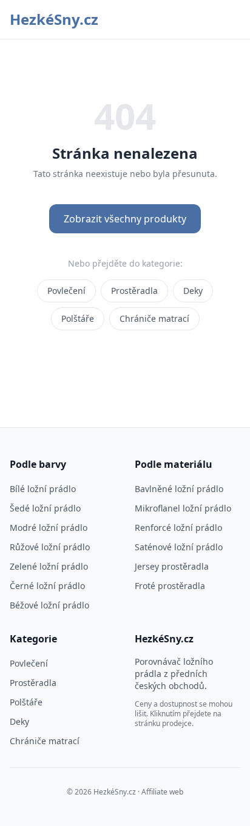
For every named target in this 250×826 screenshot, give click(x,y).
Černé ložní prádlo (47, 585)
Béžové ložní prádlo (49, 605)
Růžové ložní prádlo (50, 547)
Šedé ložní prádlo (45, 508)
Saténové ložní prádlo (179, 547)
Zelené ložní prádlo (49, 566)
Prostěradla (134, 290)
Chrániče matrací (154, 318)
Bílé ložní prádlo (43, 489)
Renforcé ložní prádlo (178, 527)
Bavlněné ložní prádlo (179, 489)
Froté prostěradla (170, 585)
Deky (193, 290)
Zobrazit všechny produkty (125, 218)
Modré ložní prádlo (48, 527)
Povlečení (66, 290)
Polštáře (77, 318)
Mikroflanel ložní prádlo (183, 508)
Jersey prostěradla (172, 566)
